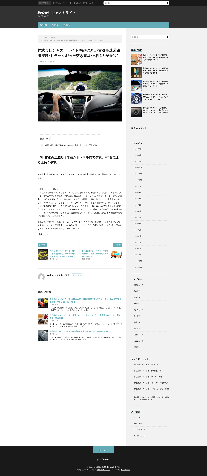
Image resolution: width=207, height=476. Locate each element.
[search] (167, 3)
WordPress (125, 470)
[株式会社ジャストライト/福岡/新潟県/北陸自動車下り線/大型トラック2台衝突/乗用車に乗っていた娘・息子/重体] (43, 303)
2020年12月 (138, 168)
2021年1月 (138, 161)
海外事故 (55, 25)
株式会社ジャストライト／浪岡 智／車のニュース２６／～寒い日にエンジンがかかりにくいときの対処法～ (157, 110)
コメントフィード (140, 430)
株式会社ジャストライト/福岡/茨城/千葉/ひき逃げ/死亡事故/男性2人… (80, 331)
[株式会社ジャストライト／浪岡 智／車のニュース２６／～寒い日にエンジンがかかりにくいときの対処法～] (136, 112)
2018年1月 (138, 255)
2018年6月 (138, 224)
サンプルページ (103, 459)
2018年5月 (138, 230)
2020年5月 (138, 205)
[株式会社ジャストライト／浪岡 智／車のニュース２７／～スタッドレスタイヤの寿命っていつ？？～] (136, 98)
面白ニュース (139, 341)
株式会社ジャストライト (57, 12)
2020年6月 (138, 199)
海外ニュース (139, 310)
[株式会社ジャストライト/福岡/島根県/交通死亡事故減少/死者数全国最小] (116, 254)
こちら (47, 234)
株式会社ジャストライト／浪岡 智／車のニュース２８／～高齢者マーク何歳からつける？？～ (155, 83)
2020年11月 (138, 174)
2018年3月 (138, 242)
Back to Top (103, 450)
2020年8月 (138, 192)
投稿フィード (139, 423)
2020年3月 (138, 217)
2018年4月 (138, 236)
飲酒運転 (66, 25)
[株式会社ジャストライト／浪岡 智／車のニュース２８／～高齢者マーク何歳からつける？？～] (136, 85)
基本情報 (137, 297)
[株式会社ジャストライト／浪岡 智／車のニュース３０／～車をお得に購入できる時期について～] (136, 59)
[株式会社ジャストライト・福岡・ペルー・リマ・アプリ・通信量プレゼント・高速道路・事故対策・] (43, 319)
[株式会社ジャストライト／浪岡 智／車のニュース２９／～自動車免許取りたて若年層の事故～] (136, 72)
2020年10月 (138, 180)
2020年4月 (138, 211)
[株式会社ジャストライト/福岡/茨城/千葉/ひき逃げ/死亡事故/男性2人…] (43, 335)
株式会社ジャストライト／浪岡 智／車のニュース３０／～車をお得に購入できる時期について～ (155, 57)
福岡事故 (43, 25)
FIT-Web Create (103, 470)
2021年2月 (138, 155)
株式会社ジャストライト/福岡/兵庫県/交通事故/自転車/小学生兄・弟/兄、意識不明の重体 (63, 253)
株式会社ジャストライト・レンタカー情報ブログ (151, 383)
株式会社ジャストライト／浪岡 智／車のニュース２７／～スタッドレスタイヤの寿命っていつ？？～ (155, 97)
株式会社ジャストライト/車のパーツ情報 (148, 377)
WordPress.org (139, 436)
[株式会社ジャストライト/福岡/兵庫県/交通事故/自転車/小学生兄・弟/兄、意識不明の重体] (43, 254)
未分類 (52, 61)
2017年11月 (138, 267)
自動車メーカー (139, 335)
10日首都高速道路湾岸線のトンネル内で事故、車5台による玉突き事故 (69, 145)
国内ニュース (139, 285)
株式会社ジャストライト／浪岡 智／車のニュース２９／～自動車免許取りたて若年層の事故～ (155, 70)
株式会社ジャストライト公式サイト (146, 365)
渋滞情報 (137, 322)
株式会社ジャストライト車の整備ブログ (148, 371)
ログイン (137, 417)
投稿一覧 (76, 275)
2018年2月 (138, 249)
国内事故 (137, 291)
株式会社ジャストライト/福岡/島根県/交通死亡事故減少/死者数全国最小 (95, 253)
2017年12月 (138, 261)
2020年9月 (138, 186)
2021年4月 (138, 149)
